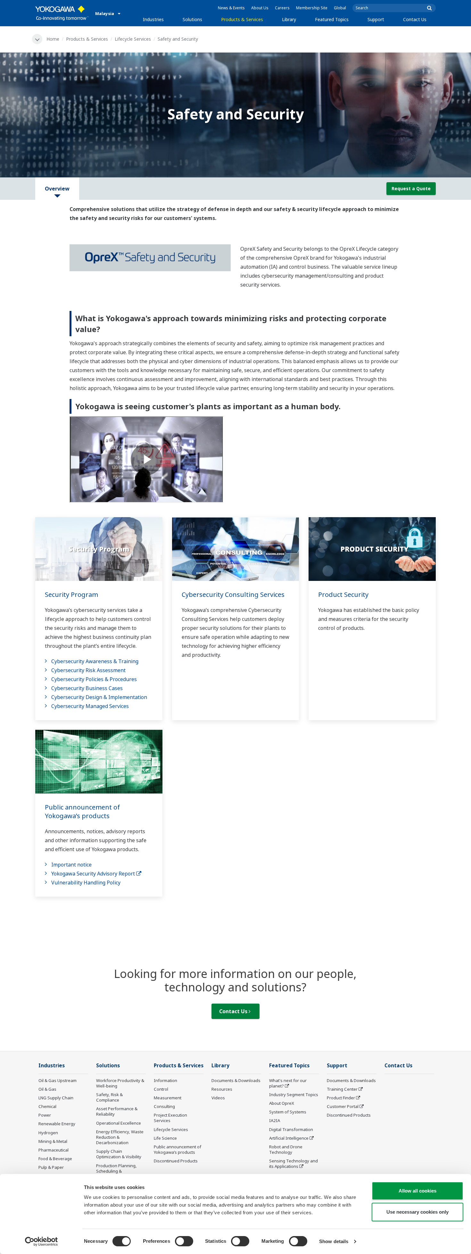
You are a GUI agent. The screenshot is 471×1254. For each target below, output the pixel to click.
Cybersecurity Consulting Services (233, 594)
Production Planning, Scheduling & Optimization (116, 1171)
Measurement (167, 1098)
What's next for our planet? (288, 1083)
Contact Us (414, 19)
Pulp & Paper (51, 1167)
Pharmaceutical (53, 1150)
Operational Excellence (118, 1123)
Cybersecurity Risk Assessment (88, 670)
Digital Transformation (291, 1129)
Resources (221, 1089)
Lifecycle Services (133, 39)
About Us (260, 8)
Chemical (47, 1106)
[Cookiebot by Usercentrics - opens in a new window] (41, 1241)
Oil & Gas (47, 1089)
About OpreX (281, 1103)
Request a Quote (411, 188)
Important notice (71, 864)
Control (161, 1089)
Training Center (342, 1089)
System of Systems (287, 1112)
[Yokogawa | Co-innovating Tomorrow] (62, 13)
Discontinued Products (176, 1161)
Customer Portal (343, 1106)
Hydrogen (48, 1133)
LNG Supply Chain (55, 1098)
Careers (282, 8)
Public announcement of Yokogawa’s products (82, 811)
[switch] (184, 1241)
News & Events (231, 8)
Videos (218, 1098)
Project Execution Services (170, 1117)
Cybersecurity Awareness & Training (94, 661)
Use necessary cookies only (417, 1212)
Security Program (71, 594)
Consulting (164, 1106)
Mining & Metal (52, 1141)
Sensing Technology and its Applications (293, 1163)
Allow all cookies (417, 1190)
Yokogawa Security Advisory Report (93, 873)
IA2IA (274, 1120)
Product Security (343, 594)
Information (165, 1080)
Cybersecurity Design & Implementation (99, 697)
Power (44, 1115)
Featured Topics (332, 19)
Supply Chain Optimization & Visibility (118, 1154)
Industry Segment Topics (293, 1094)
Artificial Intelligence (289, 1138)
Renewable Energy (56, 1124)
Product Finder (341, 1098)
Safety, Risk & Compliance (109, 1097)
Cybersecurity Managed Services (90, 706)
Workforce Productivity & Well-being (120, 1083)
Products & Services (242, 19)
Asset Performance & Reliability (116, 1111)
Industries (153, 19)
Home (52, 39)
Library (289, 19)
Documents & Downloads (235, 1080)
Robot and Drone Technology (285, 1149)
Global (340, 8)
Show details (333, 1241)
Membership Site (311, 8)
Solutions (192, 19)
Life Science (165, 1138)
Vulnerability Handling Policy (85, 882)
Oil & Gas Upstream (57, 1080)
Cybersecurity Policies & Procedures (94, 679)
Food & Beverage (55, 1158)
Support (376, 19)
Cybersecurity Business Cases (87, 688)
